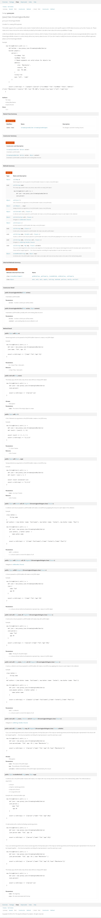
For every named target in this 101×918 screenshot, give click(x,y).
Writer (22, 149)
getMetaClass (36, 276)
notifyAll (75, 279)
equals (45, 279)
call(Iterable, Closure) (25, 219)
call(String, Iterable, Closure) (27, 242)
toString (51, 279)
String (18, 185)
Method (29, 9)
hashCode (57, 279)
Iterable (18, 211)
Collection (19, 217)
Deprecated (24, 2)
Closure (28, 211)
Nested (11, 9)
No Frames (10, 6)
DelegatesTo (27, 503)
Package (11, 2)
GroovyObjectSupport (16, 276)
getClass (63, 279)
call (14, 179)
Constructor (22, 9)
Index (30, 2)
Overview (5, 2)
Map (17, 179)
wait (33, 279)
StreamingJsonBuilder (12, 149)
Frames (5, 6)
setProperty (70, 276)
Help (35, 2)
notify (69, 279)
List (17, 200)
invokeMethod (17, 253)
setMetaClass (62, 276)
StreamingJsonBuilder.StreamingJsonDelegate (34, 127)
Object (32, 155)
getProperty (44, 276)
